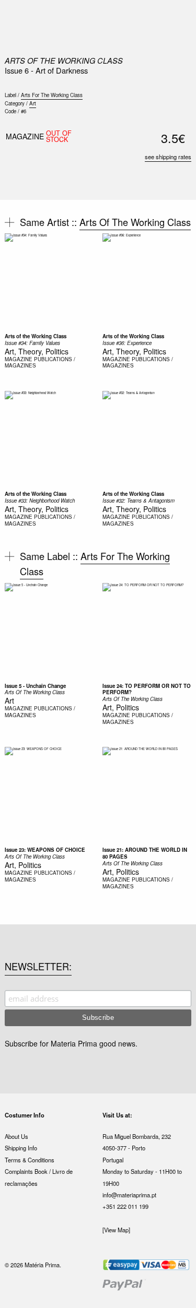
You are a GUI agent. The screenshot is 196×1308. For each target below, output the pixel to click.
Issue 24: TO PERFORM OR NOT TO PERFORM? (146, 689)
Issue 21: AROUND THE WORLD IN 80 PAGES (144, 853)
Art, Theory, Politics (36, 351)
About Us (16, 1136)
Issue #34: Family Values (32, 343)
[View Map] (116, 1230)
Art (32, 103)
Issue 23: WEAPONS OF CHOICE (45, 849)
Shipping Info (21, 1148)
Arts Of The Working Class (64, 60)
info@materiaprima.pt (129, 1195)
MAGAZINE (18, 359)
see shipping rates (168, 156)
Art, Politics (120, 707)
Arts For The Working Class (52, 95)
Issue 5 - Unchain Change (35, 685)
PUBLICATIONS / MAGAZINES (40, 362)
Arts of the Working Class (35, 336)
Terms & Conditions (29, 1160)
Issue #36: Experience (127, 343)
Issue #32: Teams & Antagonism (138, 500)
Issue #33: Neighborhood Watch (40, 500)
